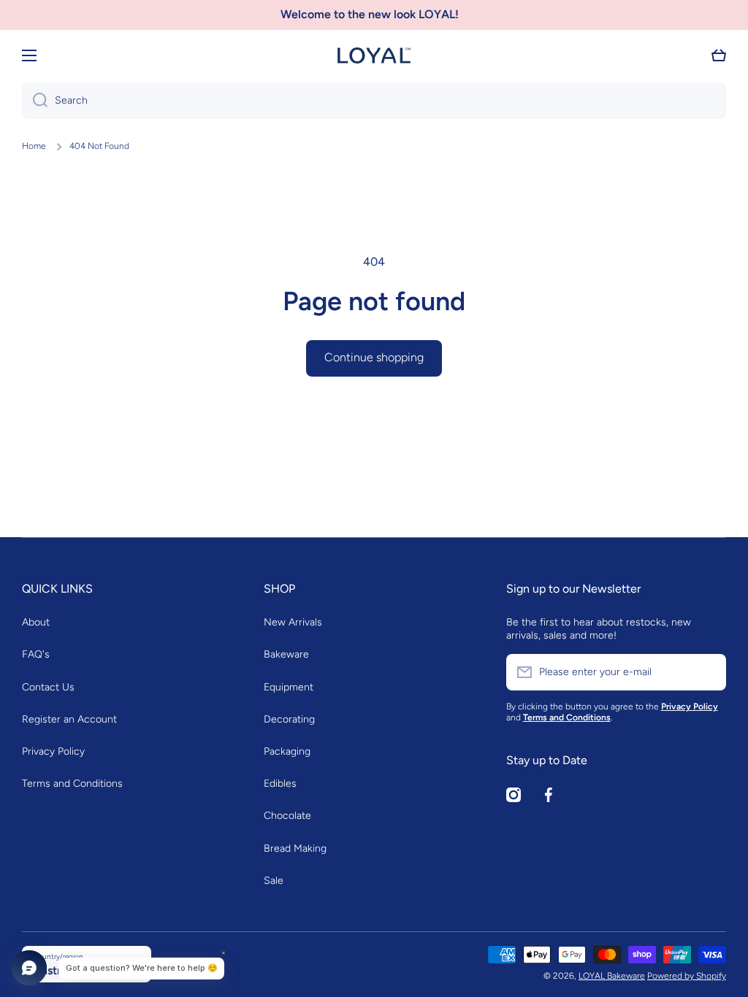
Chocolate (287, 815)
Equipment (288, 687)
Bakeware (286, 654)
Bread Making (295, 848)
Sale (273, 880)
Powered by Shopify (686, 976)
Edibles (280, 783)
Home (34, 146)
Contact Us (48, 687)
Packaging (287, 751)
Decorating (289, 719)
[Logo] (374, 55)
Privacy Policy (53, 751)
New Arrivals (293, 622)
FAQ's (36, 654)
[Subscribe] (708, 672)
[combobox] (374, 100)
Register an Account (69, 719)
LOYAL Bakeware (612, 976)
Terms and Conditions (72, 783)
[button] (718, 55)
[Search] (34, 100)
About (36, 622)
